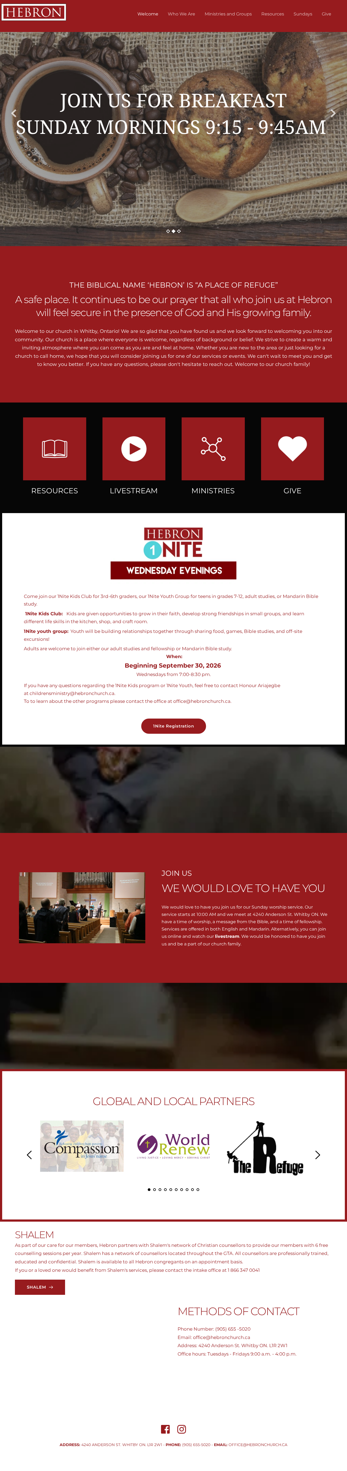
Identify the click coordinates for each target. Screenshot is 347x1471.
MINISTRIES (213, 490)
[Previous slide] (14, 113)
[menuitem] (148, 14)
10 (198, 1189)
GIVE (292, 490)
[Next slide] (333, 113)
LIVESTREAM (134, 490)
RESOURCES (54, 490)
